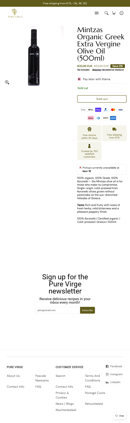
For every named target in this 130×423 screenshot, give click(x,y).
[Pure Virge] (15, 13)
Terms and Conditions (92, 378)
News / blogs (65, 404)
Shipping (96, 69)
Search (60, 376)
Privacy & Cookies (62, 395)
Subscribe (87, 310)
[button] (107, 366)
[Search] (106, 13)
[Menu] (96, 13)
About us (13, 376)
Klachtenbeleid (66, 410)
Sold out (102, 99)
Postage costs (95, 393)
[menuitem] (113, 13)
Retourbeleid (94, 404)
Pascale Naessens (42, 378)
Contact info (15, 387)
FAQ (38, 387)
